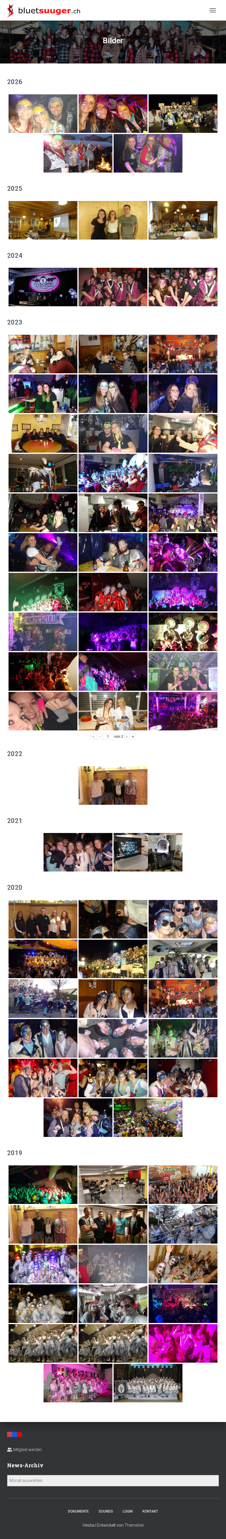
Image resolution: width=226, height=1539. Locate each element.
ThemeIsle (134, 1525)
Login (128, 1511)
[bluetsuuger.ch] (45, 10)
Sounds (106, 1511)
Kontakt (150, 1511)
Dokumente (78, 1511)
